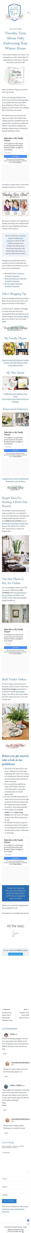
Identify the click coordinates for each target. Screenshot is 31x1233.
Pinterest (21, 273)
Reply (5, 1053)
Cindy (12, 1034)
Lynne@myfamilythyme (20, 1063)
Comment (6, 1153)
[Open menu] (28, 12)
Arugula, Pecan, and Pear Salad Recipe (15, 479)
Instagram (15, 276)
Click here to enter (15, 954)
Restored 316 (19, 1229)
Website (5, 1195)
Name (5, 1179)
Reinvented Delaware (12, 279)
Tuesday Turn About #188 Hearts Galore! (24, 1014)
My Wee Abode (10, 284)
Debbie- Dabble (16, 1085)
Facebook (8, 276)
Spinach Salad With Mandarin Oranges (15, 360)
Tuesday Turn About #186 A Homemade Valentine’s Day (7, 1015)
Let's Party (18, 29)
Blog (11, 29)
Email (5, 1187)
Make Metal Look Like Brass (15, 481)
